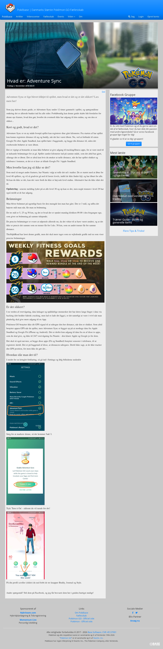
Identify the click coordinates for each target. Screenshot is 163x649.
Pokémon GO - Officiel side (81, 618)
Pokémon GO (65, 638)
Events (61, 16)
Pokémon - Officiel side (81, 621)
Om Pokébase (81, 612)
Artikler (19, 16)
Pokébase (7, 16)
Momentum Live (28, 619)
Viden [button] (71, 16)
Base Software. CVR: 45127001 (102, 632)
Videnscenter (33, 16)
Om (80, 16)
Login (141, 16)
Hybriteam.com (28, 612)
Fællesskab (48, 16)
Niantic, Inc (98, 638)
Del (103, 91)
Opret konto (153, 16)
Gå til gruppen (134, 144)
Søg (133, 16)
